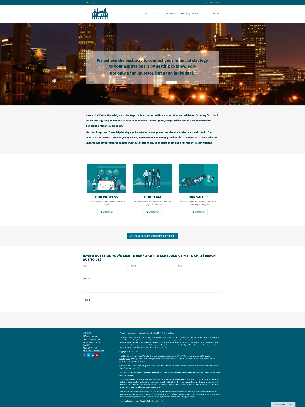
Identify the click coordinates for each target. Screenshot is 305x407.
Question (86, 278)
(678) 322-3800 (213, 2)
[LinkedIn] (90, 2)
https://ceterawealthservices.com (151, 387)
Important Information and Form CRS (133, 401)
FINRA (122, 358)
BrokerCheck (169, 332)
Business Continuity (156, 401)
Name (85, 265)
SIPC (128, 358)
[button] (156, 14)
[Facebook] (96, 2)
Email (133, 265)
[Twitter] (87, 2)
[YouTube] (93, 2)
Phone (180, 265)
